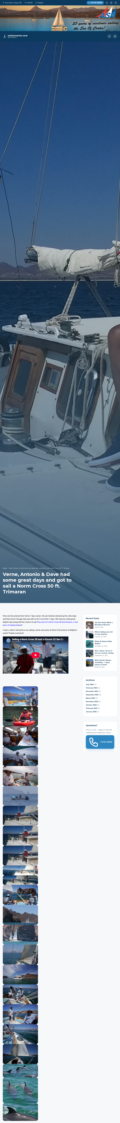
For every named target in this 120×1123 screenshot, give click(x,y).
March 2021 (90, 698)
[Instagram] (111, 2)
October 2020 (91, 705)
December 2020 (92, 701)
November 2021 (92, 691)
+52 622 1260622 (106, 742)
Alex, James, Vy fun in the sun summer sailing (104, 652)
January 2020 (91, 712)
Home (5, 568)
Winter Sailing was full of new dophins (104, 633)
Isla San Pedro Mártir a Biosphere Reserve (104, 624)
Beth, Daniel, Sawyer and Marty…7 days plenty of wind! (103, 662)
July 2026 (90, 684)
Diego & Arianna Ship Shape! (103, 642)
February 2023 (91, 688)
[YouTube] (115, 2)
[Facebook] (106, 2)
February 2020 (91, 708)
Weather (40, 3)
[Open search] (109, 36)
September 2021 (92, 695)
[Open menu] (115, 36)
